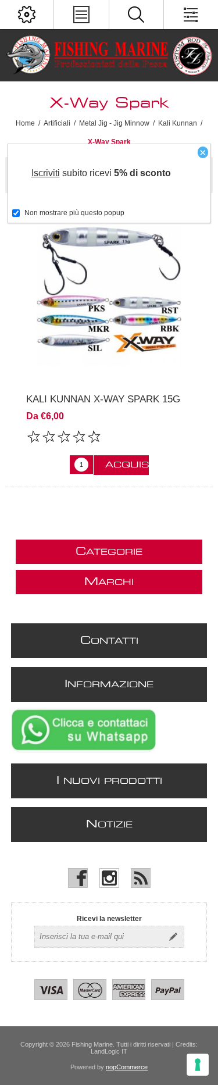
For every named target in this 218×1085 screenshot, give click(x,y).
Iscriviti (45, 173)
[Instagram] (109, 878)
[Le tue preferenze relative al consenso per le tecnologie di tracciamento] (198, 1065)
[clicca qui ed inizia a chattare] (83, 751)
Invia (173, 936)
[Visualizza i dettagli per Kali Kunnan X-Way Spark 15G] (109, 293)
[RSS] (140, 878)
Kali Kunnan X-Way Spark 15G (103, 399)
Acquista (127, 465)
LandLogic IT (109, 1051)
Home (25, 123)
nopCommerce (127, 1066)
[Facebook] (78, 878)
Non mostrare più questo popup (74, 213)
